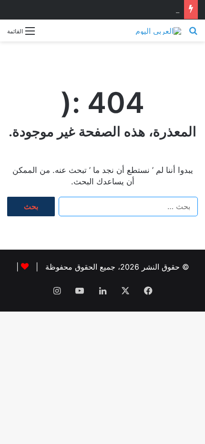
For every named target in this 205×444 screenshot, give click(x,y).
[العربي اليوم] (158, 30)
